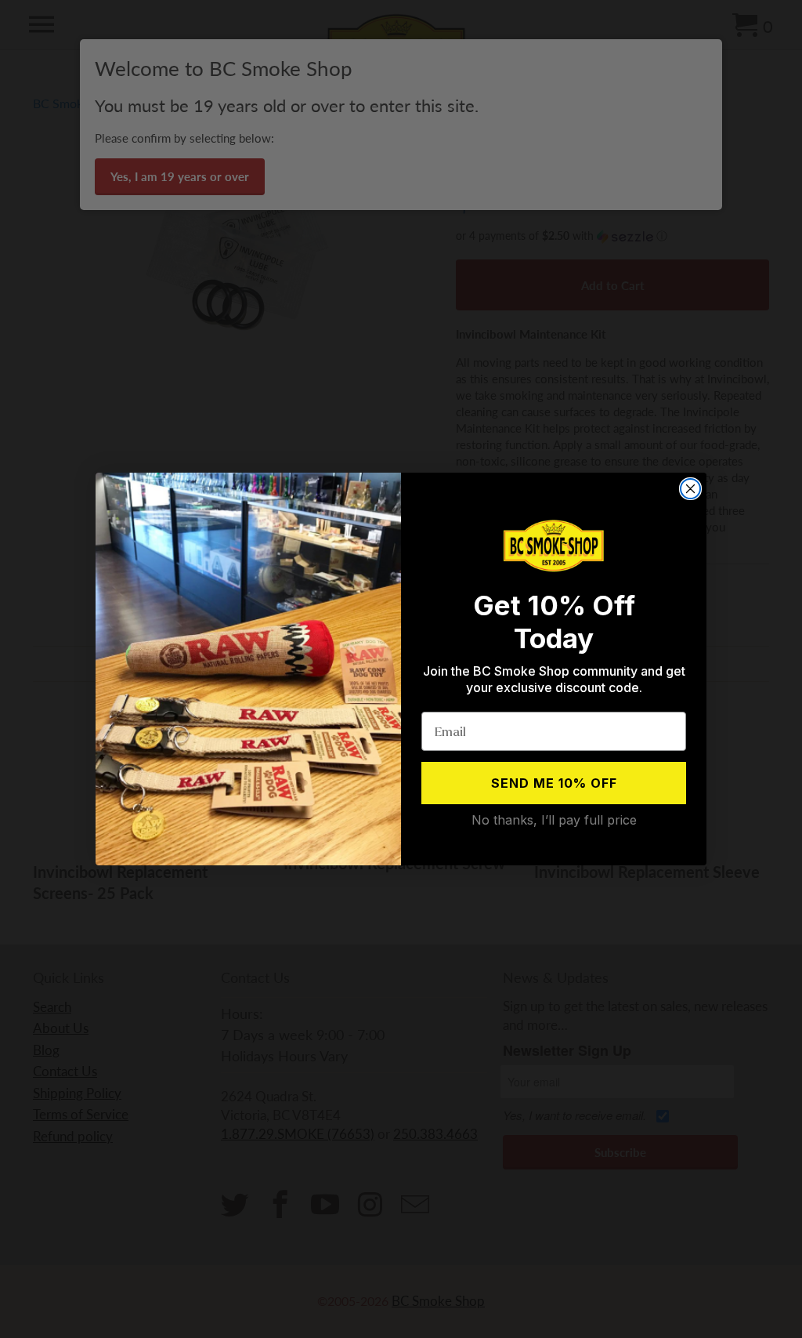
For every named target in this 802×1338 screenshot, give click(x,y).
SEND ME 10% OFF (554, 783)
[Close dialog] (690, 489)
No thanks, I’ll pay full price (554, 820)
